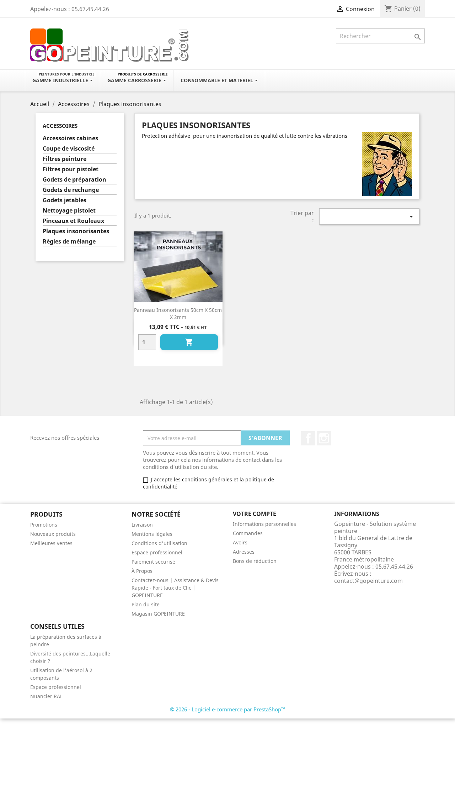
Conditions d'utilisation (159, 543)
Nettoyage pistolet (69, 210)
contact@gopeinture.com (368, 581)
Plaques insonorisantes (76, 231)
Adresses (244, 551)
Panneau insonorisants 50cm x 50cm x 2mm (178, 313)
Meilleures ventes (51, 543)
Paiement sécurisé (153, 561)
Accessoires (60, 125)
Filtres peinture (64, 159)
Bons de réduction (255, 561)
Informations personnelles (264, 524)
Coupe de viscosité (69, 148)
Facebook (308, 438)
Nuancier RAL (46, 696)
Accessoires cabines (70, 138)
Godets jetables (64, 200)
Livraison (142, 524)
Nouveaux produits (53, 534)
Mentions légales (152, 534)
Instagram (324, 438)
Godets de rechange (71, 190)
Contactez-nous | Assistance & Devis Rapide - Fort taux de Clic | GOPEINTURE (175, 588)
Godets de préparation (74, 179)
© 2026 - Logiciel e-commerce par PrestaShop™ (227, 709)
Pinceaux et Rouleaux (73, 221)
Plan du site (146, 604)
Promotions (43, 524)
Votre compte (254, 514)
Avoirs (240, 542)
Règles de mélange (69, 241)
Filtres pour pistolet (70, 169)
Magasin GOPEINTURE (158, 613)
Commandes (248, 533)
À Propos (142, 571)
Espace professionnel (157, 552)
